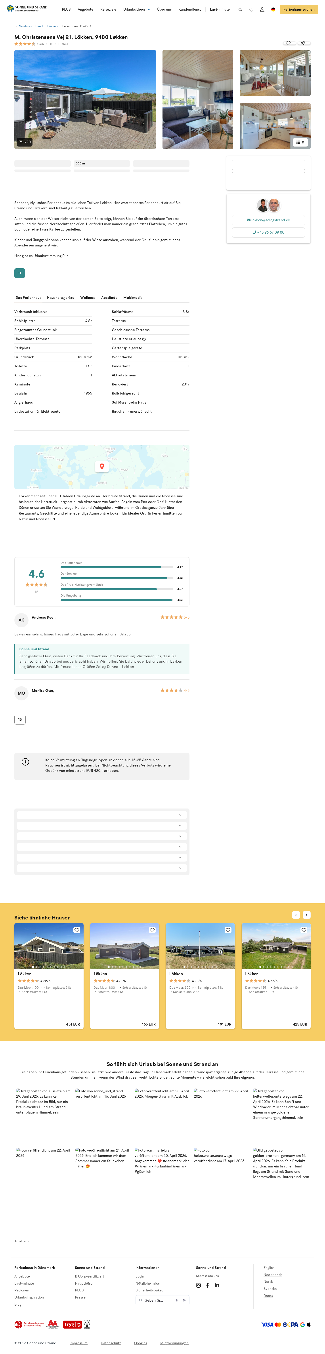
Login (140, 1276)
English (269, 1268)
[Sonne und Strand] (27, 9)
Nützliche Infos (148, 1283)
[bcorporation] (88, 1327)
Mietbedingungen (174, 1343)
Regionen (21, 1290)
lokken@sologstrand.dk (270, 220)
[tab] (33, 967)
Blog (17, 1304)
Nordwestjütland (31, 26)
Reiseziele (108, 9)
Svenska (270, 1288)
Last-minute (220, 9)
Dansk (268, 1295)
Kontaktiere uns (207, 1276)
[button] (44, 1116)
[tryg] (74, 1327)
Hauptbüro (83, 1283)
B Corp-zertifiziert (89, 1276)
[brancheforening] (29, 1327)
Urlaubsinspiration (29, 1297)
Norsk (268, 1281)
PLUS (66, 9)
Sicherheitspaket (149, 1290)
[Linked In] (217, 1285)
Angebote (85, 9)
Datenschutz (111, 1343)
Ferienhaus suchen (299, 9)
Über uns (164, 9)
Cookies (140, 1343)
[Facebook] (207, 1285)
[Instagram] (198, 1285)
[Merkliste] (251, 9)
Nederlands (273, 1274)
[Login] (262, 9)
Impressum (79, 1343)
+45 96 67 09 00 (270, 232)
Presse (80, 1297)
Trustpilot (22, 1241)
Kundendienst (190, 9)
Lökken (52, 26)
